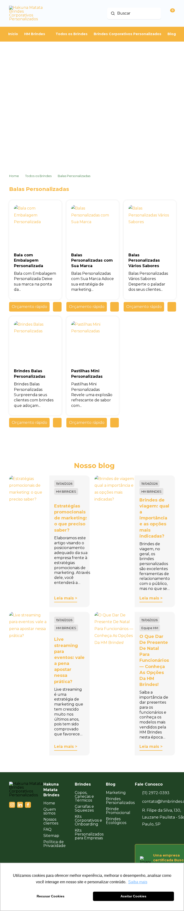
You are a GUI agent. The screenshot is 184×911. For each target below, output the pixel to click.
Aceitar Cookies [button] (133, 896)
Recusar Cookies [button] (50, 896)
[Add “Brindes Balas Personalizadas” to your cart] (57, 422)
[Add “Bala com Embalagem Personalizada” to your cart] (57, 307)
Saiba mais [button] (137, 882)
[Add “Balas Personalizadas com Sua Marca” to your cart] (114, 307)
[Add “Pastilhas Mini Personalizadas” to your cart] (114, 422)
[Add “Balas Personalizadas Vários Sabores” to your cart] (171, 307)
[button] (29, 307)
